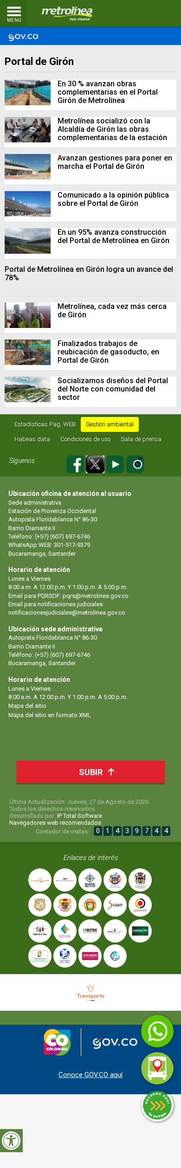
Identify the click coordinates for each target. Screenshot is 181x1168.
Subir (91, 772)
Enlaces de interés (91, 858)
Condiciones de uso (85, 439)
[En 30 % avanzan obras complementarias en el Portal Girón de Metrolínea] (28, 92)
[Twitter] (96, 462)
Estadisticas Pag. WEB (45, 424)
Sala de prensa (141, 439)
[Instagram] (135, 462)
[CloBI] (146, 13)
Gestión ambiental (110, 424)
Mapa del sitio (27, 705)
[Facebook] (76, 462)
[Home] (67, 13)
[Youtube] (116, 462)
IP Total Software (79, 815)
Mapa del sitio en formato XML (49, 715)
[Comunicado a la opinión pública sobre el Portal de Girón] (28, 204)
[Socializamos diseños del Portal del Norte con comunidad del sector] (28, 389)
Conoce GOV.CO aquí (90, 1075)
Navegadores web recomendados (55, 822)
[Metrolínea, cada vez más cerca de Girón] (28, 315)
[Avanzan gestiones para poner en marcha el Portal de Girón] (28, 167)
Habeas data (32, 439)
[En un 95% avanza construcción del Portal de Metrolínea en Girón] (28, 241)
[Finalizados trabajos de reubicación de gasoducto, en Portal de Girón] (28, 352)
